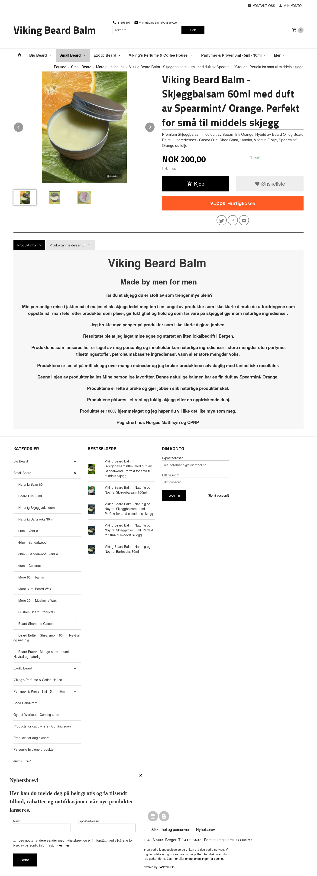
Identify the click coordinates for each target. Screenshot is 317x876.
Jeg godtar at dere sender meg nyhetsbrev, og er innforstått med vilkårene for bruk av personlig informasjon (73, 842)
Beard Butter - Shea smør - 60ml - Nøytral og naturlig (46, 637)
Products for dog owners (31, 737)
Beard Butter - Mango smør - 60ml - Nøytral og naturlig (42, 654)
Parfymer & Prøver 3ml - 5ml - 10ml (231, 55)
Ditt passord (171, 475)
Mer (277, 55)
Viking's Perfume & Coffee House (158, 55)
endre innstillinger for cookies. (205, 858)
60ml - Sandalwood (32, 542)
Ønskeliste (272, 183)
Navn (17, 821)
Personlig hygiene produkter (34, 749)
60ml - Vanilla (28, 530)
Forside (60, 66)
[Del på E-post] (244, 220)
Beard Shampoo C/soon (36, 623)
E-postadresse (172, 458)
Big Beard (38, 55)
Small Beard (70, 55)
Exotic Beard (105, 55)
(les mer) (64, 845)
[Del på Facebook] (233, 220)
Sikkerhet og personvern (171, 829)
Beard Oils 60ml (30, 496)
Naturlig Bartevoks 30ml (35, 519)
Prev (23, 126)
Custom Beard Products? (36, 612)
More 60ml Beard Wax (34, 588)
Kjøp (199, 183)
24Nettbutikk (166, 867)
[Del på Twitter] (222, 220)
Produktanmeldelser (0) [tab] (67, 245)
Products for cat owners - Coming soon (42, 726)
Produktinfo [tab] (26, 245)
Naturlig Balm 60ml (32, 484)
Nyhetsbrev (205, 829)
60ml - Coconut (29, 565)
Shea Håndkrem (25, 703)
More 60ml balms (31, 577)
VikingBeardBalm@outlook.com (158, 22)
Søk (193, 30)
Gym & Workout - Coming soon (36, 714)
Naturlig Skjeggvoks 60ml (36, 507)
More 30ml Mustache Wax (37, 600)
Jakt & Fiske (22, 761)
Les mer (173, 858)
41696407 (123, 22)
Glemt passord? (218, 495)
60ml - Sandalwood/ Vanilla (38, 554)
